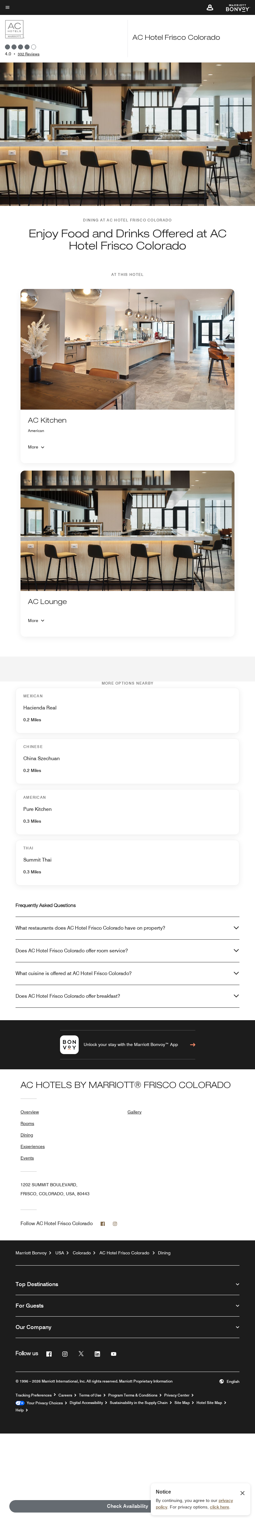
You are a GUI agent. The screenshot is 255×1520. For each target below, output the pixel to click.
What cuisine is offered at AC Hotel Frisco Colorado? (74, 973)
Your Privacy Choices (44, 1403)
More (33, 446)
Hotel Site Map (209, 1403)
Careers (65, 1395)
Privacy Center (176, 1395)
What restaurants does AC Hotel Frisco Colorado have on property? (90, 928)
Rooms (27, 1123)
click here (219, 1506)
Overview (30, 1111)
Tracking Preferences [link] (34, 1395)
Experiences (33, 1146)
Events (27, 1157)
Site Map (182, 1403)
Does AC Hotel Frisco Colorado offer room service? (72, 951)
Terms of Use (90, 1395)
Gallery (134, 1111)
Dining (27, 1134)
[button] (210, 7)
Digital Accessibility (86, 1403)
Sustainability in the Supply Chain (139, 1403)
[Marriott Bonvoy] (234, 7)
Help (20, 1410)
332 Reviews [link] (28, 54)
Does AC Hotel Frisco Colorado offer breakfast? (68, 996)
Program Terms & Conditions (132, 1395)
